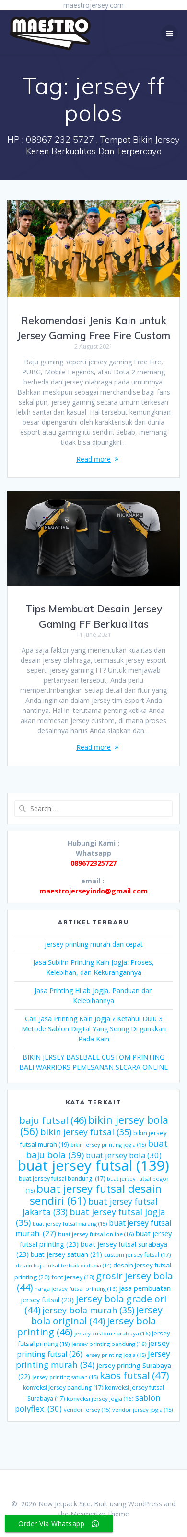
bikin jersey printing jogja (108, 1144)
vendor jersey (87, 1409)
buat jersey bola (124, 1155)
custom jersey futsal (137, 1255)
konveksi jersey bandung (63, 1387)
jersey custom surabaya (112, 1333)
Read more (93, 458)
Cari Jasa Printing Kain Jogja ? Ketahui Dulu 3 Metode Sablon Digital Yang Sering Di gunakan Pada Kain (94, 1028)
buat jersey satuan (66, 1254)
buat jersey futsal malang (70, 1223)
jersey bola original (97, 1315)
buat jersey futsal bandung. (62, 1179)
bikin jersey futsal (85, 1132)
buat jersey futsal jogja (90, 1217)
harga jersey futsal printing (76, 1288)
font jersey (73, 1277)
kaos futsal (134, 1375)
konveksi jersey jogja (100, 1398)
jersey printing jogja (115, 1354)
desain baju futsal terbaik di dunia (63, 1265)
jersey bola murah (88, 1310)
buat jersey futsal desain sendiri (96, 1194)
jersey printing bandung (108, 1343)
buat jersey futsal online (96, 1234)
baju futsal (52, 1120)
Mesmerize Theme (99, 1513)
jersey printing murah (93, 1359)
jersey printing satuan (65, 1376)
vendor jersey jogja (142, 1409)
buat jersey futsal (93, 1165)
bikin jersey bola (94, 1125)
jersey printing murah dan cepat (94, 944)
